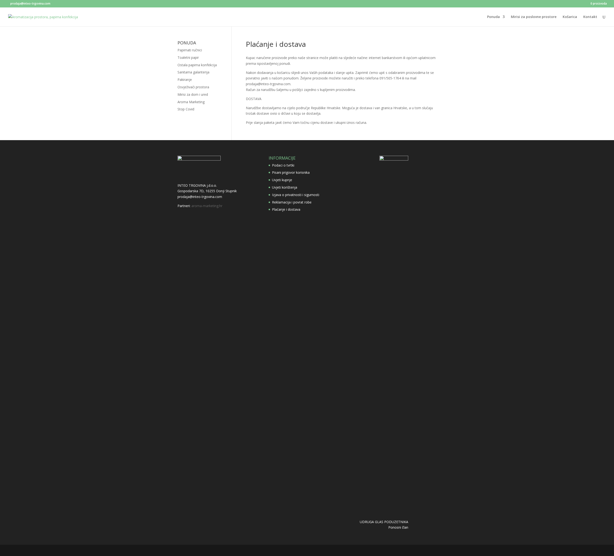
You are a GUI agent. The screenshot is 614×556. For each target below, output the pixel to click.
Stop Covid (185, 109)
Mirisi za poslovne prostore (533, 17)
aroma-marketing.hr (206, 205)
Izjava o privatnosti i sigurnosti (295, 194)
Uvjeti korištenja (284, 187)
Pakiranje (184, 79)
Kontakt (590, 17)
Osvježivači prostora (193, 87)
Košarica (570, 17)
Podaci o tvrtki (283, 165)
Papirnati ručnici (189, 50)
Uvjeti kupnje (282, 180)
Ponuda (493, 17)
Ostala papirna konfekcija (197, 65)
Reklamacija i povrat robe (292, 202)
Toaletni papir (188, 57)
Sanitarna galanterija (193, 72)
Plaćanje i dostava (286, 209)
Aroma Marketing (191, 102)
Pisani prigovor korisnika (291, 172)
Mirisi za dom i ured (192, 94)
